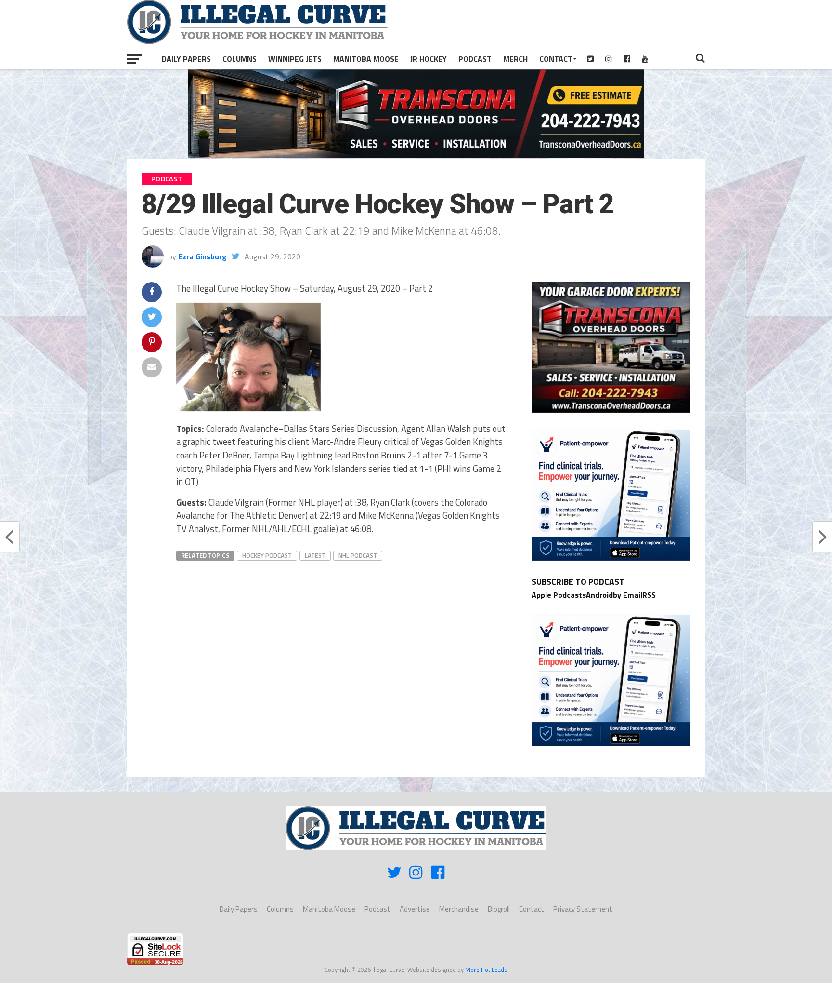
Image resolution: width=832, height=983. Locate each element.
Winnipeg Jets (295, 59)
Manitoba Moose (366, 59)
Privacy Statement (582, 909)
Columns (239, 59)
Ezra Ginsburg (202, 256)
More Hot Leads (486, 969)
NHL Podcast (357, 555)
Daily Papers (186, 59)
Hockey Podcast (267, 555)
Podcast (475, 59)
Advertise (415, 909)
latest (315, 555)
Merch (515, 59)
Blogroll (499, 909)
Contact (555, 59)
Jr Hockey (428, 59)
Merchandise (459, 909)
